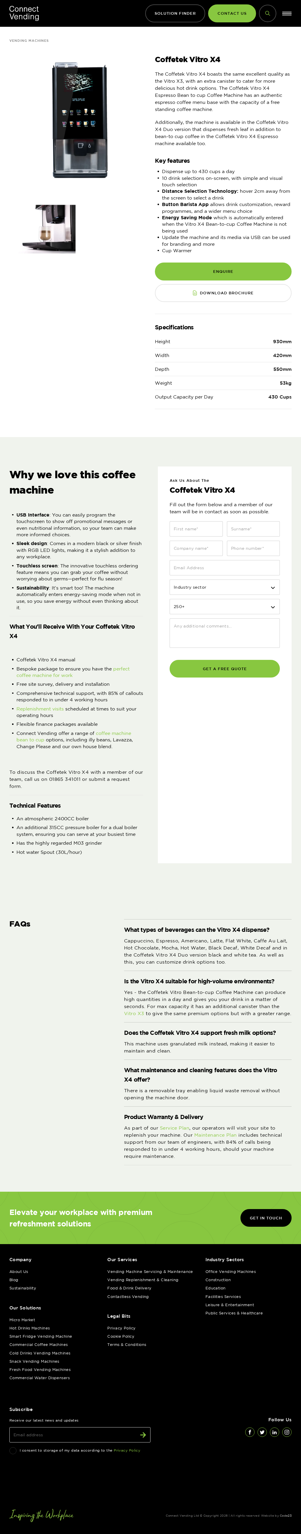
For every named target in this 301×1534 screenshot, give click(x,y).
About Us (18, 1271)
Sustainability (22, 1288)
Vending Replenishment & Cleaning (142, 1280)
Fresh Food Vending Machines (40, 1369)
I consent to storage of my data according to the (80, 1450)
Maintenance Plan (215, 1135)
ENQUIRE (223, 271)
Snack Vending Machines (34, 1361)
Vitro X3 (134, 1013)
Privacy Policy (121, 1328)
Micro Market (22, 1320)
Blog (14, 1280)
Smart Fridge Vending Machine (40, 1336)
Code (286, 1515)
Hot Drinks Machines (29, 1328)
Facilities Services (223, 1296)
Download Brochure (227, 293)
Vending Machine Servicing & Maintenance (150, 1271)
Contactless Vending (128, 1296)
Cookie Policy (120, 1336)
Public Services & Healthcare (234, 1313)
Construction (218, 1280)
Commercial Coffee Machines (38, 1344)
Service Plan (174, 1127)
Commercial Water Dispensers (39, 1378)
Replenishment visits (40, 708)
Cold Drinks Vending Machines (40, 1353)
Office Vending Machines (230, 1271)
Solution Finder (175, 13)
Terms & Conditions (126, 1344)
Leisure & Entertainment (229, 1305)
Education (215, 1288)
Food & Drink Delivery (129, 1288)
